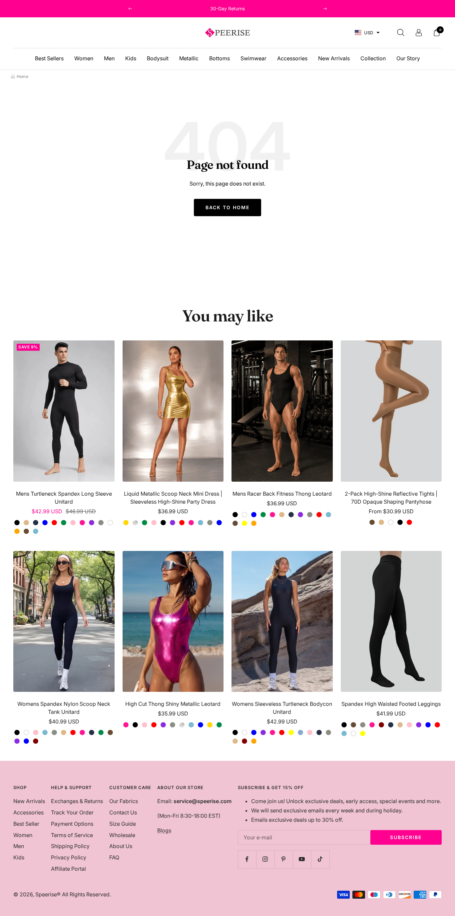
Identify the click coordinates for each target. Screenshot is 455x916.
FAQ (114, 857)
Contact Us (123, 812)
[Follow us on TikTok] (320, 859)
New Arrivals (334, 58)
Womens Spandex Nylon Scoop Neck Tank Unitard (63, 707)
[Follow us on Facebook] (247, 859)
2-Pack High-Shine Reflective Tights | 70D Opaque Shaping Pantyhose (391, 497)
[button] (367, 32)
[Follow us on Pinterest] (283, 859)
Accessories (292, 58)
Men (109, 58)
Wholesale (122, 835)
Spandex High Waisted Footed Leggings (391, 703)
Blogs (164, 830)
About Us (120, 846)
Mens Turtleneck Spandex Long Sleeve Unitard (64, 497)
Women (83, 58)
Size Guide (122, 823)
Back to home (227, 207)
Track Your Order (72, 812)
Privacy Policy (68, 857)
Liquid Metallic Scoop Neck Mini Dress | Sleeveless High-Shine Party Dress (173, 497)
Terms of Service (72, 835)
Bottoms (219, 58)
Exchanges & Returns (77, 801)
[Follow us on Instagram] (265, 859)
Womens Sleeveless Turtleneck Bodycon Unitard (282, 707)
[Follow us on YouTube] (302, 859)
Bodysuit (158, 58)
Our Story (408, 58)
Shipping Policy (70, 846)
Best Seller (26, 823)
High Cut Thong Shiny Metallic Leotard (173, 703)
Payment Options (72, 823)
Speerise (46, 894)
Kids (130, 58)
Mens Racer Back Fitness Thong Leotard (282, 493)
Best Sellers (49, 58)
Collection (373, 58)
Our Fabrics (123, 801)
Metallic (189, 58)
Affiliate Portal (68, 868)
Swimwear (253, 58)
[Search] (401, 33)
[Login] (419, 33)
